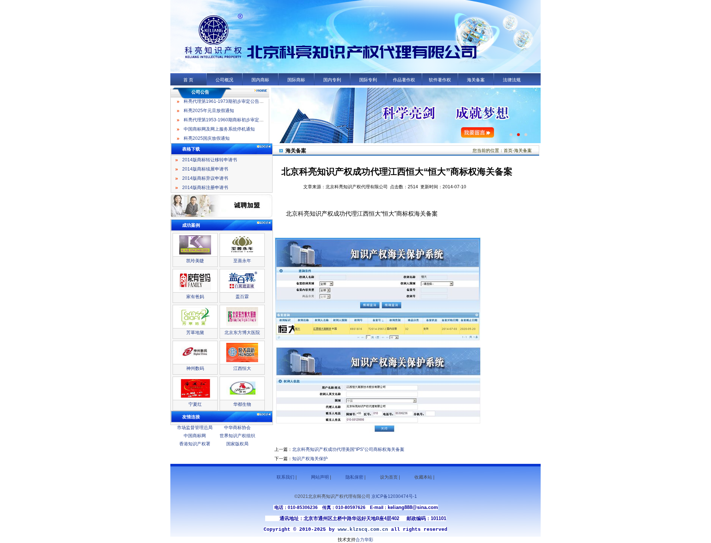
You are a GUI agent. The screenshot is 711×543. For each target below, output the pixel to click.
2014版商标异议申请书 (205, 178)
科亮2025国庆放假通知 (207, 138)
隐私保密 (354, 477)
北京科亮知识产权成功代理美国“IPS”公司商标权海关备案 (348, 449)
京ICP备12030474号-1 (394, 496)
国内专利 (332, 79)
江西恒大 (242, 368)
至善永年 (242, 260)
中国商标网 (195, 435)
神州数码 (195, 368)
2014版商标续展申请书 (205, 169)
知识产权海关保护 (310, 458)
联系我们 (285, 477)
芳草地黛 (195, 332)
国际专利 (368, 79)
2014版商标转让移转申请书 (209, 159)
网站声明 (320, 477)
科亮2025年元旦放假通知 (209, 110)
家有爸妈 (195, 296)
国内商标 (260, 79)
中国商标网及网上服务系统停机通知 (219, 129)
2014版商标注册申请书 (205, 187)
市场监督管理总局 (195, 427)
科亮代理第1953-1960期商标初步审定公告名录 (230, 119)
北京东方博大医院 (242, 332)
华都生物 (242, 404)
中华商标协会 (237, 427)
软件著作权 (440, 79)
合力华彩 (364, 539)
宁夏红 (195, 404)
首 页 (188, 79)
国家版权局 (237, 443)
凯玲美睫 (195, 260)
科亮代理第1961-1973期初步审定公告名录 (226, 101)
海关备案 (476, 79)
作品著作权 (404, 79)
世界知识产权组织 (237, 435)
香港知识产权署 (194, 443)
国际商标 (296, 79)
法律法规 (512, 79)
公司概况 (224, 79)
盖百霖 (242, 296)
